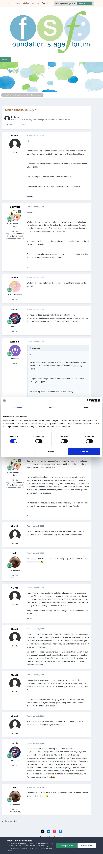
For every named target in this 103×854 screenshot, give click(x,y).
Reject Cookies (86, 845)
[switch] (38, 441)
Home (9, 3)
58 (16, 363)
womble (14, 341)
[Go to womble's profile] (15, 350)
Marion (14, 277)
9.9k (16, 231)
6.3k (16, 575)
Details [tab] (51, 408)
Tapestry (46, 3)
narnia (14, 309)
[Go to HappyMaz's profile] (15, 215)
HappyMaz (14, 207)
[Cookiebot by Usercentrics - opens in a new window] (89, 400)
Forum (17, 3)
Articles (26, 3)
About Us (35, 3)
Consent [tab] (18, 408)
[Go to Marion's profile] (15, 286)
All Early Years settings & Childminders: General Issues (48, 120)
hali (14, 553)
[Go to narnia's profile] (15, 318)
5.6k (16, 299)
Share (10, 125)
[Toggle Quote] (31, 348)
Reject (51, 452)
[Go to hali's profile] (15, 562)
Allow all (84, 452)
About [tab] (85, 408)
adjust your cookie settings (36, 846)
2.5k (16, 331)
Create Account (84, 3)
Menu (5, 59)
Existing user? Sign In (64, 4)
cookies (23, 843)
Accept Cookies (67, 845)
